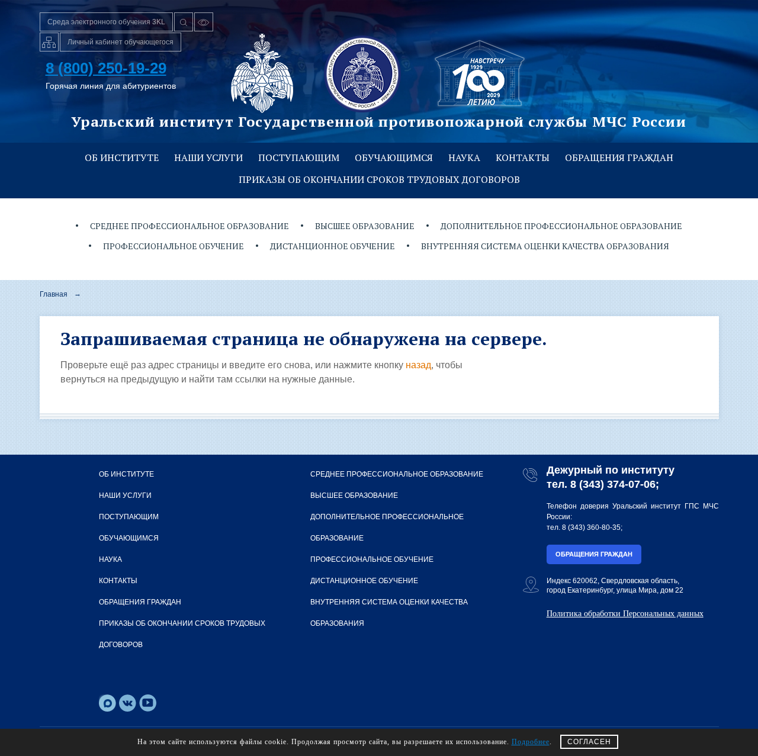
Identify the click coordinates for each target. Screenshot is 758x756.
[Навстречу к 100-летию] (479, 73)
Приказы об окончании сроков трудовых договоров (379, 179)
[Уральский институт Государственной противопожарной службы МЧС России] (362, 73)
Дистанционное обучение (332, 246)
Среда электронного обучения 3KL (106, 22)
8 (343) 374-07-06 (613, 484)
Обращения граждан (619, 157)
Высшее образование (365, 225)
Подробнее (531, 742)
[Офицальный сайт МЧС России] (262, 73)
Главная (54, 294)
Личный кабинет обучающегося (121, 42)
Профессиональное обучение (173, 246)
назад (418, 365)
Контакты (523, 157)
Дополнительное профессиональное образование (561, 225)
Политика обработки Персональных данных (625, 613)
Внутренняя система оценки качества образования (545, 246)
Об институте (122, 157)
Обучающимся (394, 157)
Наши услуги (208, 157)
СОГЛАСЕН (589, 742)
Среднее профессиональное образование (189, 225)
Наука (464, 157)
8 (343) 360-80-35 (591, 527)
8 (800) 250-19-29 (106, 68)
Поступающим (298, 157)
